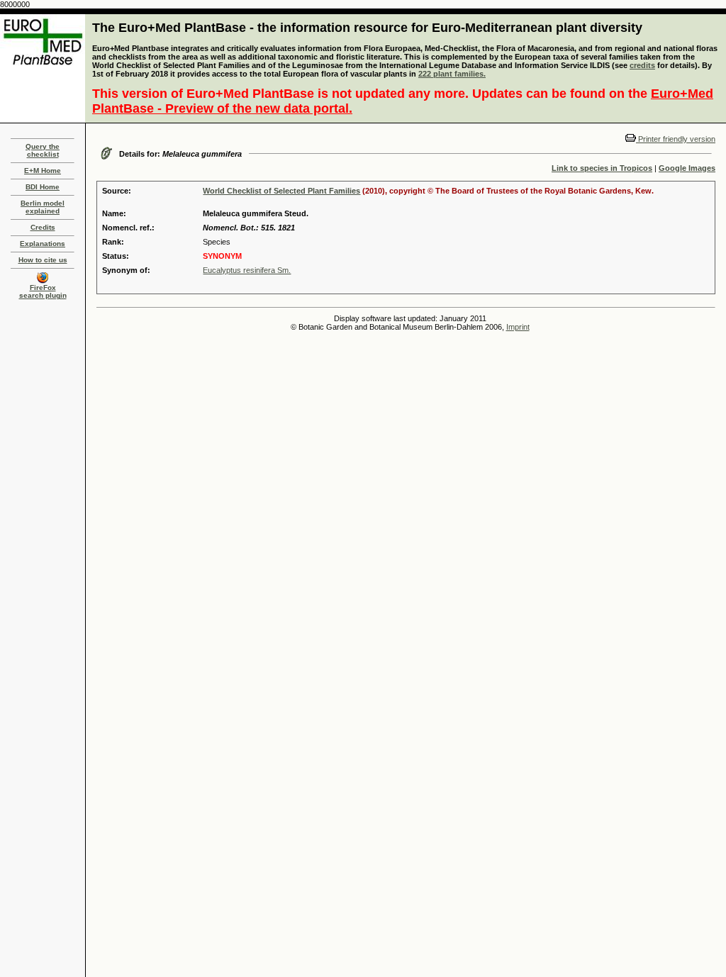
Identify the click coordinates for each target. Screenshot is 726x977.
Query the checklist (43, 150)
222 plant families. (452, 73)
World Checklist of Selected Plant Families (281, 190)
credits (642, 65)
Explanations (42, 243)
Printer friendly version (675, 139)
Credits (42, 227)
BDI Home (43, 187)
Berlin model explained (43, 207)
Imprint (518, 327)
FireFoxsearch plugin (43, 291)
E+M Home (42, 170)
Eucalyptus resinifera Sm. (247, 270)
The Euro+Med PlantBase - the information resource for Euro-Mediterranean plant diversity (367, 28)
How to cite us (42, 260)
